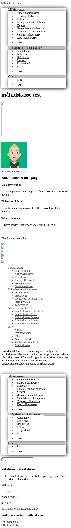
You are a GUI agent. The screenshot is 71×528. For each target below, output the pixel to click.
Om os (18, 329)
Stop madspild (23, 339)
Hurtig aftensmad (24, 280)
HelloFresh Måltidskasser (29, 298)
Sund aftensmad (24, 286)
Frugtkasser (21, 276)
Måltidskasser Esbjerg (27, 323)
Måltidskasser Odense (27, 317)
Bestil (13, 525)
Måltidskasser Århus (26, 314)
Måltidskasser (15, 267)
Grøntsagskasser (24, 273)
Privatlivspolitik (23, 332)
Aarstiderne (21, 292)
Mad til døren (22, 270)
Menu (28, 3)
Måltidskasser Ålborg (26, 320)
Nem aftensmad (23, 283)
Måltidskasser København (29, 311)
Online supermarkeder (27, 342)
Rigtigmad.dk (22, 301)
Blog (18, 336)
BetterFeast (21, 295)
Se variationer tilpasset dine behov (19, 508)
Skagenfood (21, 304)
